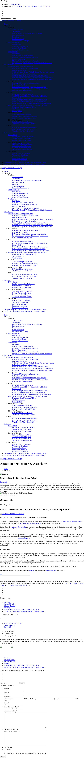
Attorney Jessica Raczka (20, 46)
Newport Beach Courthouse (21, 153)
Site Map (7, 608)
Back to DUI (16, 98)
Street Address (28, 699)
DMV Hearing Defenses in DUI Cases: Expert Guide (29, 100)
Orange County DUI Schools (21, 140)
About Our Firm (17, 29)
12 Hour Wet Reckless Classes (22, 144)
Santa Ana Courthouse (19, 159)
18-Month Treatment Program (22, 149)
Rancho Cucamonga (19, 59)
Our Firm (7, 602)
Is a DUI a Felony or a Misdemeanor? (24, 127)
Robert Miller (16, 44)
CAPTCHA (8, 747)
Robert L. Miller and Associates (71, 522)
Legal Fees (15, 37)
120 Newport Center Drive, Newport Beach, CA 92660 (13, 625)
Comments (7, 749)
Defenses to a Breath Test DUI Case (24, 118)
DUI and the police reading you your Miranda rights (29, 87)
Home (6, 24)
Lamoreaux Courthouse (20, 160)
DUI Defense (8, 65)
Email (6, 693)
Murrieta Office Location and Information (25, 61)
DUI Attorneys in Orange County (30, 523)
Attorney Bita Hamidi (19, 48)
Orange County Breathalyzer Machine (24, 116)
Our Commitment (18, 39)
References (7, 133)
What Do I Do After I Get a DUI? (23, 131)
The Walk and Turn (18, 109)
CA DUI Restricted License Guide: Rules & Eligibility (30, 96)
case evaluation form (51, 570)
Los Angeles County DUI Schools (23, 136)
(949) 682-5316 (15, 4)
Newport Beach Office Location (22, 55)
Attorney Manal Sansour (20, 50)
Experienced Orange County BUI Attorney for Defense (30, 88)
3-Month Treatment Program (21, 146)
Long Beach (16, 53)
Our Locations (13, 52)
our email (31, 570)
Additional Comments (11, 729)
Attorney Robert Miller (19, 527)
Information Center (18, 35)
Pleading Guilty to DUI (19, 70)
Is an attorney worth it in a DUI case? (24, 129)
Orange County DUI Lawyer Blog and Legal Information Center (25, 162)
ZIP (24, 701)
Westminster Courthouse (20, 155)
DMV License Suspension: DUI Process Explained (28, 101)
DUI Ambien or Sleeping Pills (22, 90)
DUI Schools (12, 135)
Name (6, 689)
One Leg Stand (17, 111)
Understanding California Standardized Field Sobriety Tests (27, 105)
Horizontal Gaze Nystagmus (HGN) (24, 107)
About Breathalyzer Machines (22, 114)
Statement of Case (10, 711)
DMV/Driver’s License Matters (22, 94)
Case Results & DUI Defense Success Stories (27, 33)
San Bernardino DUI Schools (21, 138)
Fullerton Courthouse (19, 157)
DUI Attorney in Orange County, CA (24, 74)
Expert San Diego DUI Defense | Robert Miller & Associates (32, 63)
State (76, 699)
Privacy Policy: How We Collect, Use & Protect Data (21, 609)
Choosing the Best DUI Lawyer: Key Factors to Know (30, 76)
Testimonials (16, 31)
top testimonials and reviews (20, 585)
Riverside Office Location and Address (24, 57)
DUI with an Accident (19, 85)
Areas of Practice (9, 604)
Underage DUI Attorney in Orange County (26, 83)
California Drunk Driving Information (20, 66)
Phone (6, 703)
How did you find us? (11, 707)
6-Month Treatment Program (21, 148)
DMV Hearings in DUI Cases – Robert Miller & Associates (31, 103)
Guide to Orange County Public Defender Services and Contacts (33, 72)
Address (7, 697)
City (54, 699)
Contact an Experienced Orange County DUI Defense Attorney (24, 164)
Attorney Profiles (13, 42)
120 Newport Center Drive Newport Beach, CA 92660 (32, 6)
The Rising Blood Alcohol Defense (23, 124)
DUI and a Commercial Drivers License (25, 68)
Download (3, 482)
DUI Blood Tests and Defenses (22, 122)
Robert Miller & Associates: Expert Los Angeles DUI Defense (32, 77)
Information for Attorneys (20, 41)
